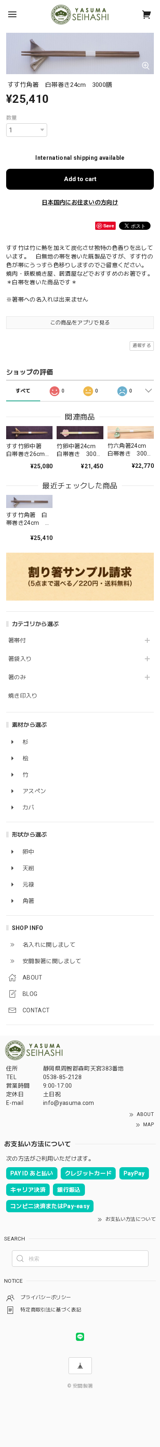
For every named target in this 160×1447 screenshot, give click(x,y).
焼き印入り (23, 695)
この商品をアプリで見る (80, 323)
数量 (11, 118)
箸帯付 (17, 640)
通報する (142, 345)
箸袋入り (20, 658)
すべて (23, 391)
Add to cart (80, 179)
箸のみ (17, 677)
